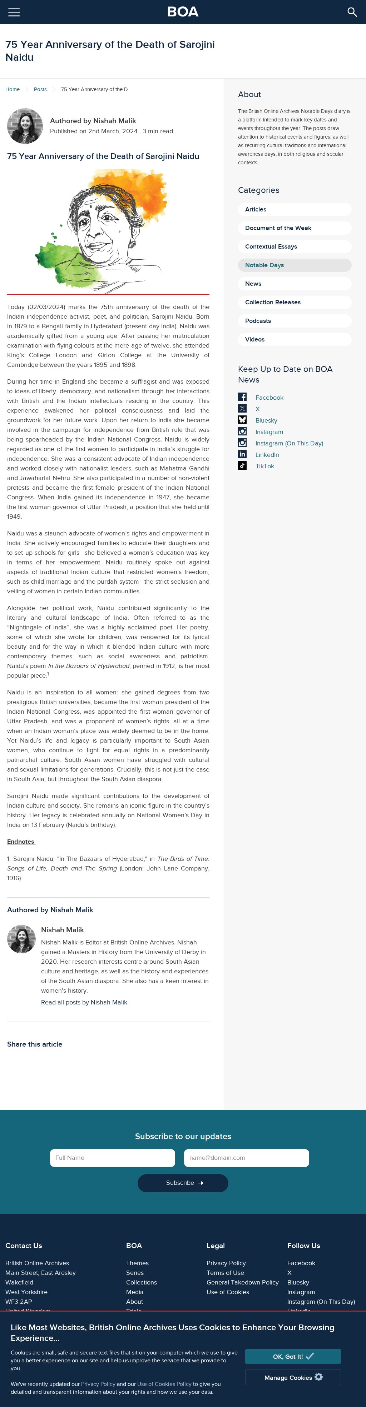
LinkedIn (267, 455)
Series (135, 1273)
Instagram (269, 433)
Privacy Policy (98, 1384)
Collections (141, 1282)
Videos (254, 339)
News (253, 284)
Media (135, 1292)
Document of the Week (278, 228)
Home (12, 89)
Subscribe (180, 1183)
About (134, 1302)
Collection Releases (273, 302)
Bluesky (266, 421)
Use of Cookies (228, 1292)
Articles (255, 209)
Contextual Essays (271, 246)
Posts (40, 89)
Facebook (269, 398)
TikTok (266, 467)
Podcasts (258, 321)
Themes (137, 1263)
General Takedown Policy (243, 1282)
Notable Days (264, 265)
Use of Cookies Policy (164, 1384)
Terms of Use (225, 1273)
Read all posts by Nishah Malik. (85, 1002)
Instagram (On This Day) (289, 444)
